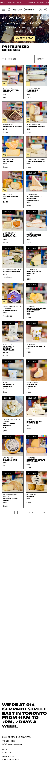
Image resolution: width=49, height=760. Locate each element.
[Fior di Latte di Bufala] (12, 75)
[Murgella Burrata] (12, 370)
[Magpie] (36, 482)
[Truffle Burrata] (36, 331)
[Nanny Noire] (12, 293)
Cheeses (6, 752)
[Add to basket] (4, 83)
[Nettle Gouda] (12, 181)
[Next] (40, 512)
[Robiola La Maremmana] (12, 220)
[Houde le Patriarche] (36, 181)
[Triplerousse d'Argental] (36, 220)
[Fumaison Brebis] (36, 112)
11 (32, 513)
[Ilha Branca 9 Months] (36, 257)
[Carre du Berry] (12, 257)
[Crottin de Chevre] (12, 406)
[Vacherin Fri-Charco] (12, 482)
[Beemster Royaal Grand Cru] (36, 445)
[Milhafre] (12, 147)
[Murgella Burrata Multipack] (12, 331)
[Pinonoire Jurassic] (36, 75)
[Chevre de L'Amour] (36, 370)
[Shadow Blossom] (12, 112)
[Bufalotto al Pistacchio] (36, 406)
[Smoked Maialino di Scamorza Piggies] (36, 293)
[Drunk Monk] (12, 445)
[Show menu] (3, 10)
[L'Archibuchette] (36, 147)
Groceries (8, 756)
